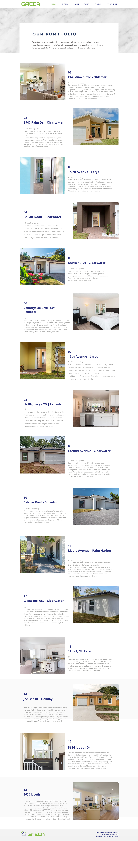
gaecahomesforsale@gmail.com (107, 832)
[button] (42, 81)
